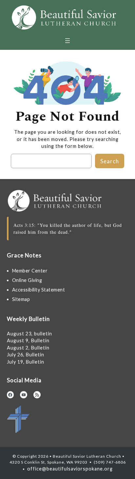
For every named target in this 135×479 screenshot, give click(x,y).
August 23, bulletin (29, 333)
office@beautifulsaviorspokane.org (69, 468)
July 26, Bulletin (25, 354)
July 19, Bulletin (25, 362)
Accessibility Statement (38, 289)
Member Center (30, 270)
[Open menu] (67, 41)
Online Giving (27, 280)
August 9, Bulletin (28, 340)
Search (109, 161)
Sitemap (21, 299)
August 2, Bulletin (28, 347)
